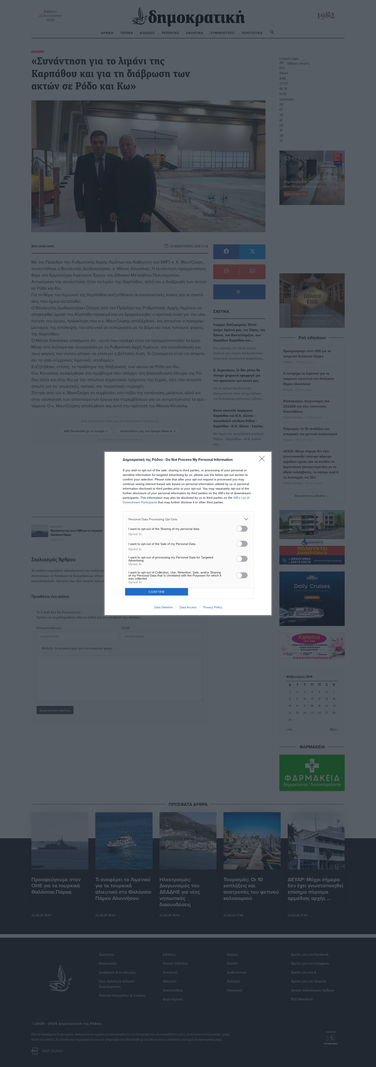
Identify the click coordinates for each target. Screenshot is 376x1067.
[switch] (242, 529)
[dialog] (188, 533)
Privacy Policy (212, 607)
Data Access (188, 607)
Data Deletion (163, 607)
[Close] (263, 460)
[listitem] (188, 519)
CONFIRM (157, 592)
